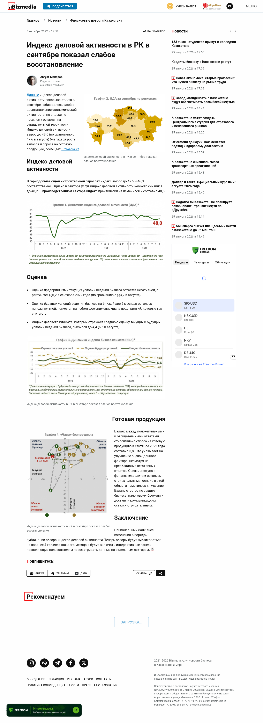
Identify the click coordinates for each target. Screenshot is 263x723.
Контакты (103, 679)
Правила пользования (100, 685)
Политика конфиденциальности (53, 685)
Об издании (36, 679)
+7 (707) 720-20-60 (191, 701)
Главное (33, 20)
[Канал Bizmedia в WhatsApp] (44, 662)
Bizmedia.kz (70, 149)
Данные (33, 95)
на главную (156, 31)
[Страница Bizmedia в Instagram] (31, 662)
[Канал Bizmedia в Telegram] (57, 662)
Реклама (74, 679)
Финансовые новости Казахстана (96, 20)
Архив (88, 679)
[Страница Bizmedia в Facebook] (70, 662)
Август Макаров (51, 77)
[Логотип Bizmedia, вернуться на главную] (22, 6)
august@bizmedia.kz (52, 85)
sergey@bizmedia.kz (214, 701)
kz (229, 6)
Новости (54, 20)
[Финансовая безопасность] (212, 6)
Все (229, 31)
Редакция (56, 679)
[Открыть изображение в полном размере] (124, 123)
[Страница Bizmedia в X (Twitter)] (83, 662)
